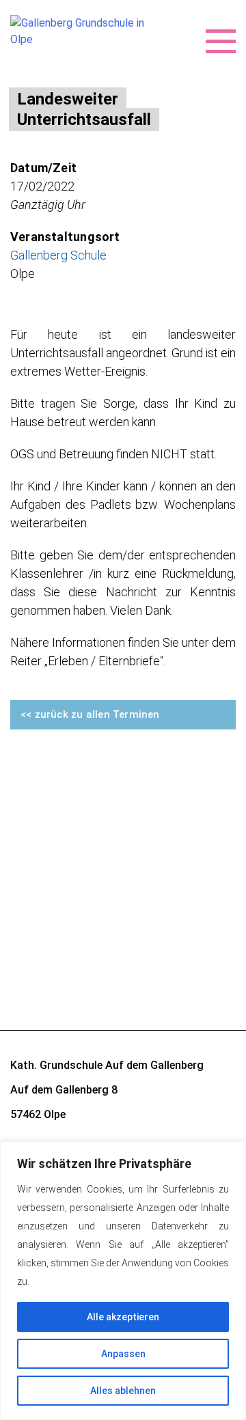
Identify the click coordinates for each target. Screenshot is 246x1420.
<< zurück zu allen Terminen (90, 714)
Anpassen (123, 1353)
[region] (123, 1280)
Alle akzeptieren (123, 1316)
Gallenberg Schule (58, 255)
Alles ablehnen (123, 1390)
